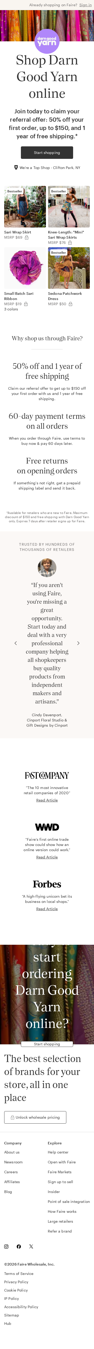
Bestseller (14, 191)
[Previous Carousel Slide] (15, 643)
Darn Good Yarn (77, 517)
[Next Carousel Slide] (78, 643)
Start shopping (47, 152)
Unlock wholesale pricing (38, 1117)
